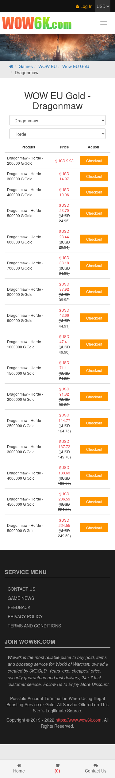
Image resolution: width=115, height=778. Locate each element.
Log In (86, 6)
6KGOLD (38, 671)
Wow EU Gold (75, 66)
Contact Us (21, 589)
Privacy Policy (25, 616)
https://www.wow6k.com (79, 720)
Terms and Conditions (34, 626)
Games (26, 66)
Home (19, 771)
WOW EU (47, 66)
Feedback (19, 607)
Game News (21, 598)
